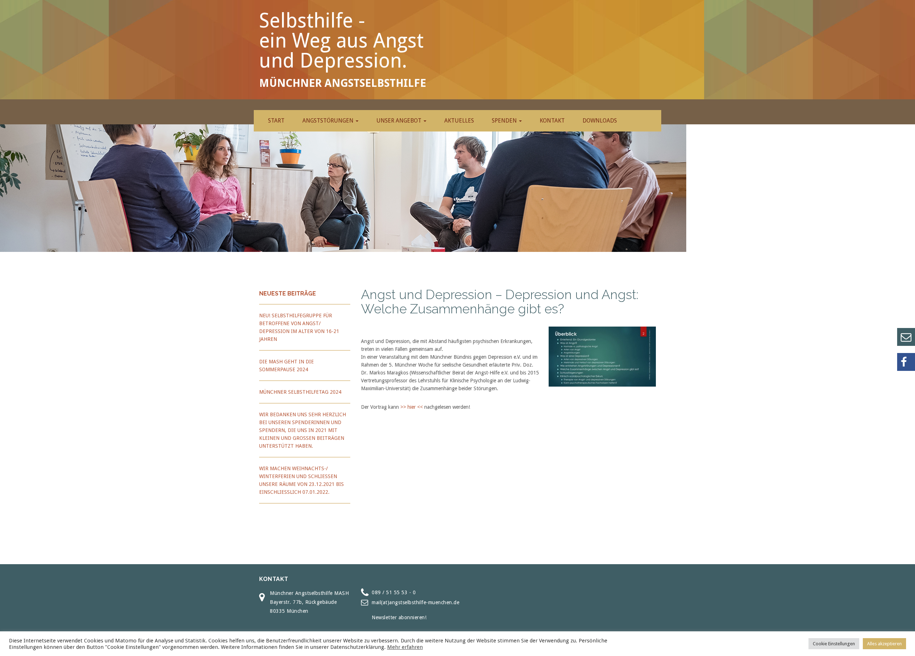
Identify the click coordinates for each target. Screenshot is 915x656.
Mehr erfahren (405, 647)
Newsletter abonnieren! (399, 617)
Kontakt (552, 120)
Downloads (600, 120)
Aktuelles (459, 120)
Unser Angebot (399, 120)
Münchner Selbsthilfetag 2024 (300, 392)
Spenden (505, 120)
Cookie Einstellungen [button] (834, 643)
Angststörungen (328, 120)
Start (276, 120)
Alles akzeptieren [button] (884, 643)
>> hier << (411, 407)
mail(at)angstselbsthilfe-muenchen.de (415, 602)
